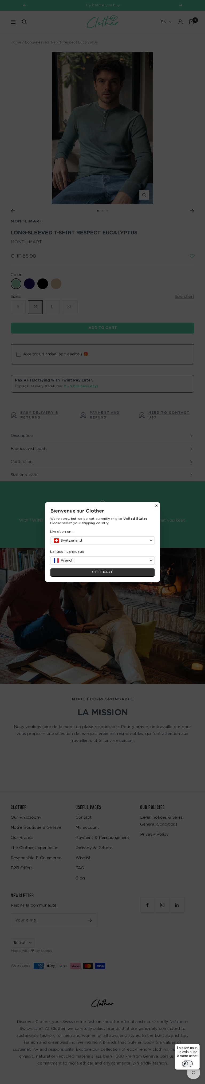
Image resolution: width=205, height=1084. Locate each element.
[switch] (187, 1064)
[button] (102, 540)
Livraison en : (61, 532)
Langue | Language (67, 552)
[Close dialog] (156, 505)
